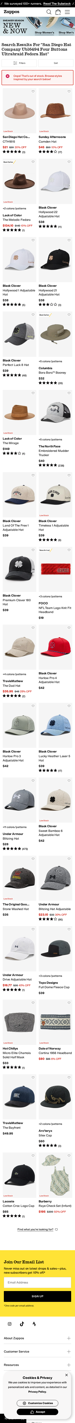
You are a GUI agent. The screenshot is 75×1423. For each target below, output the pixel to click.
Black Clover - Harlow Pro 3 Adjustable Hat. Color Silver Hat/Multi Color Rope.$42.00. (19, 738)
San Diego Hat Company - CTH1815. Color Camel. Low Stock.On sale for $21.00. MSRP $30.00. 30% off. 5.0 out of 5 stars (19, 121)
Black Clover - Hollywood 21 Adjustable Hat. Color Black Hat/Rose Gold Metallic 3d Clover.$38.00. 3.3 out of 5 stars (55, 272)
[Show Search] (49, 12)
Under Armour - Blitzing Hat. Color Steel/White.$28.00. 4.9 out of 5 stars (19, 814)
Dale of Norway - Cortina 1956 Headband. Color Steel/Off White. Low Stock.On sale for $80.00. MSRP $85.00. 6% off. (55, 1035)
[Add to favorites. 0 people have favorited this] (33, 91)
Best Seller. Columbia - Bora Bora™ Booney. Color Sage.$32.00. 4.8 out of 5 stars (55, 348)
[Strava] (34, 1324)
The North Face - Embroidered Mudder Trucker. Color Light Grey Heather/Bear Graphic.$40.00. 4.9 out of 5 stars (55, 429)
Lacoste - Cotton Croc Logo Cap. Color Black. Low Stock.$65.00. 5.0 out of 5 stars (19, 1185)
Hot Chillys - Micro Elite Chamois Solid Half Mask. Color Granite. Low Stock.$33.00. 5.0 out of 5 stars (19, 1035)
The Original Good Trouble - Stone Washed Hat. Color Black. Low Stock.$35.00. (19, 888)
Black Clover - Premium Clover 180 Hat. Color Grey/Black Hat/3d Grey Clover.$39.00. (19, 583)
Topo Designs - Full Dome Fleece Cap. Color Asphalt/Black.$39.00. (55, 960)
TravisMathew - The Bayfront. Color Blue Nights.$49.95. (19, 1111)
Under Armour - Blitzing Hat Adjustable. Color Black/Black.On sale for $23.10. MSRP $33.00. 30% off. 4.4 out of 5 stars (55, 888)
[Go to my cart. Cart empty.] (58, 12)
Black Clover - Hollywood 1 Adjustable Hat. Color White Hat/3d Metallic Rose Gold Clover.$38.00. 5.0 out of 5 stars (19, 272)
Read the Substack (57, 3)
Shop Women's (44, 32)
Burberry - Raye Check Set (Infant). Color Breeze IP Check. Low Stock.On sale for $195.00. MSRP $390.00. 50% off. (55, 1185)
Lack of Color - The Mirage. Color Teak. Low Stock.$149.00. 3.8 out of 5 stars (19, 429)
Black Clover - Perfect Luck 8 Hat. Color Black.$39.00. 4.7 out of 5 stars (19, 348)
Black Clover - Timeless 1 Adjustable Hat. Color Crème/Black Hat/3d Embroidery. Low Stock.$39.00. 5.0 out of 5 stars (55, 507)
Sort (56, 63)
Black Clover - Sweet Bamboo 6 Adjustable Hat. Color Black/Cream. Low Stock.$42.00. (55, 814)
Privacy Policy (37, 1391)
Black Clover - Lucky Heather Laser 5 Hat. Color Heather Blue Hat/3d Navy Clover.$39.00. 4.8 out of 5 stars (55, 738)
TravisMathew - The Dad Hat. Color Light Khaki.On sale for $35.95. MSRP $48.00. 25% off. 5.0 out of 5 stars (19, 661)
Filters (22, 63)
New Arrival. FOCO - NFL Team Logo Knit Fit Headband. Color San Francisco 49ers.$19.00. (55, 583)
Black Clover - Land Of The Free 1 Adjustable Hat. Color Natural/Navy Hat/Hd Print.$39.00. (19, 507)
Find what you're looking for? (35, 1229)
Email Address (18, 1282)
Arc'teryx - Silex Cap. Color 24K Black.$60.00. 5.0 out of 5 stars (55, 1111)
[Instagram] (9, 1324)
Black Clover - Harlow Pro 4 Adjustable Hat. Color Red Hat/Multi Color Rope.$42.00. (55, 661)
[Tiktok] (22, 1324)
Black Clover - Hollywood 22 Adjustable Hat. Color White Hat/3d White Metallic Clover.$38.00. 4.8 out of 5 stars (55, 195)
